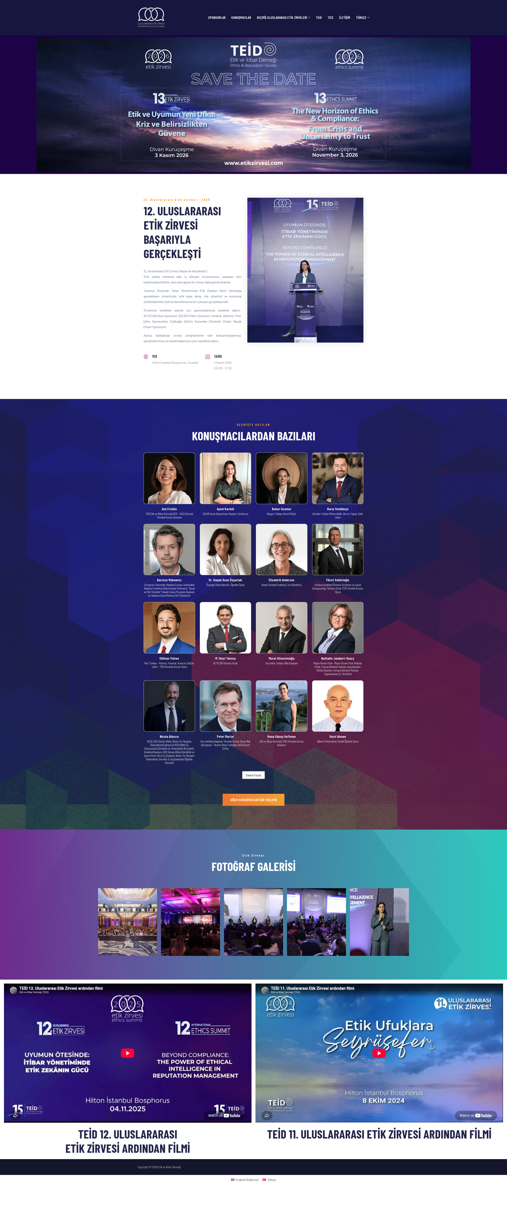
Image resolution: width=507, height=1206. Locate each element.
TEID (319, 17)
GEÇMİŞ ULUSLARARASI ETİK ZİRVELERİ (282, 17)
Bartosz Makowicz (169, 580)
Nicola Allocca (169, 736)
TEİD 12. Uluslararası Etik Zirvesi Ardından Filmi (127, 1141)
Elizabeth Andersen (281, 580)
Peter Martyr (225, 736)
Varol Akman (337, 736)
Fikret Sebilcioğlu (337, 580)
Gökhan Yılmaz (169, 658)
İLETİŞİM (344, 17)
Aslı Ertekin (169, 509)
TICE (331, 17)
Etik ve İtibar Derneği (169, 1167)
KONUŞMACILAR (241, 17)
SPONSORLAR (217, 17)
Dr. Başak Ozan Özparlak (225, 580)
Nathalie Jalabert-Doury (337, 658)
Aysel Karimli (225, 509)
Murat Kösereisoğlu (281, 658)
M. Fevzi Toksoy (225, 658)
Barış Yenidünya (337, 509)
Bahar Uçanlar (281, 509)
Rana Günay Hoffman (281, 736)
